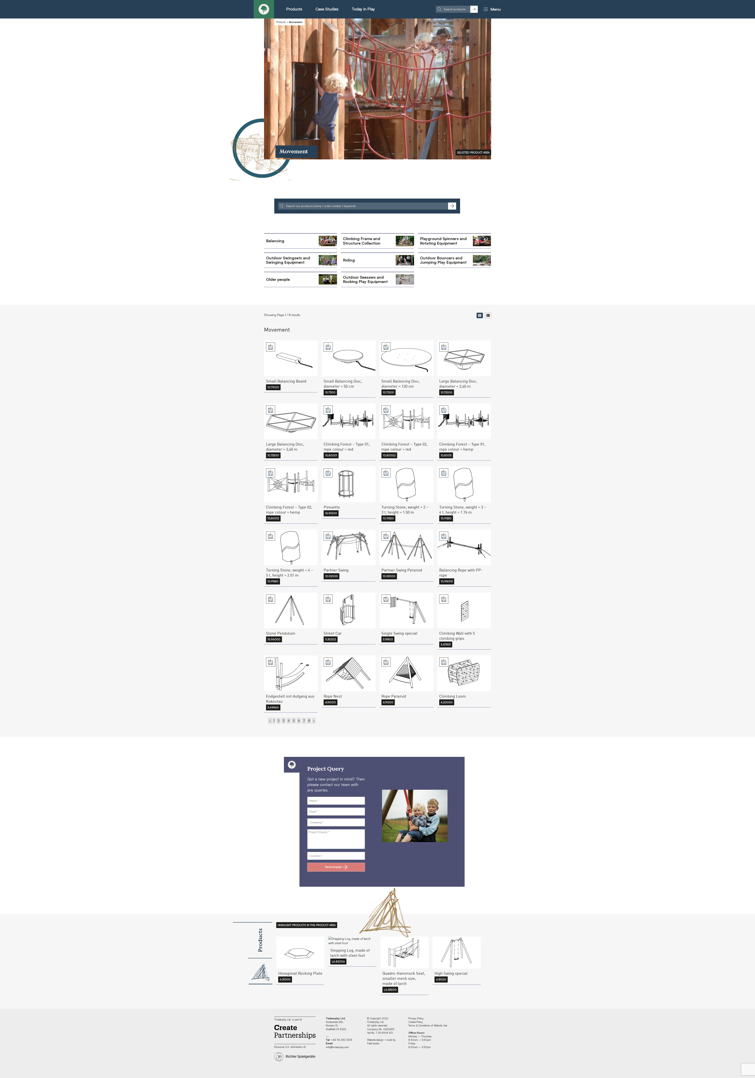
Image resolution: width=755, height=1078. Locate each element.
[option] (377, 88)
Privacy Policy (416, 1018)
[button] (491, 9)
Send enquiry (333, 866)
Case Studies (327, 8)
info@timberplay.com (337, 1047)
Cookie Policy (415, 1021)
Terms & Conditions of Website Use (427, 1025)
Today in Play (363, 8)
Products (294, 8)
